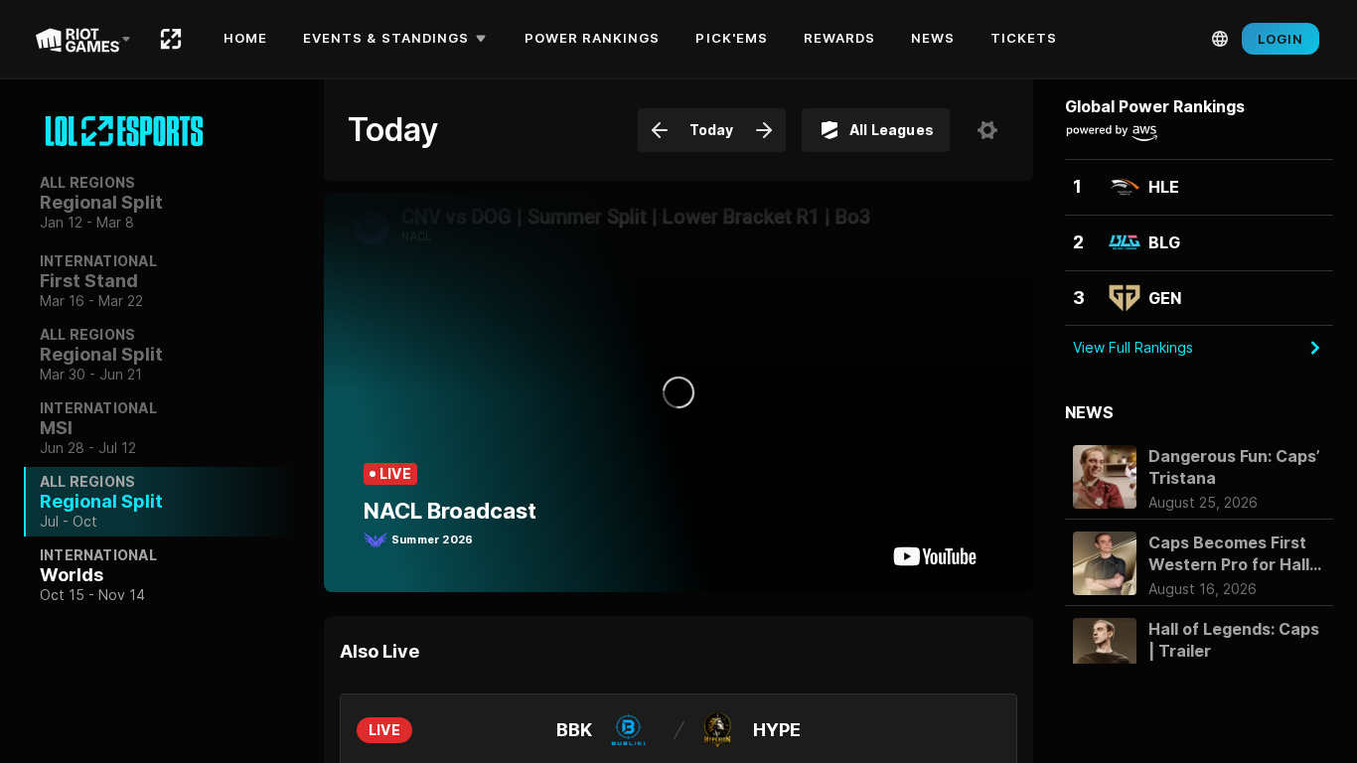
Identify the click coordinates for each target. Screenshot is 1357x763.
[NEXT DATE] (764, 130)
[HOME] (171, 39)
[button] (398, 39)
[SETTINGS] (987, 130)
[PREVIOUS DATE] (659, 130)
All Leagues (891, 129)
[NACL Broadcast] (678, 392)
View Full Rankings (1133, 347)
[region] (158, 371)
